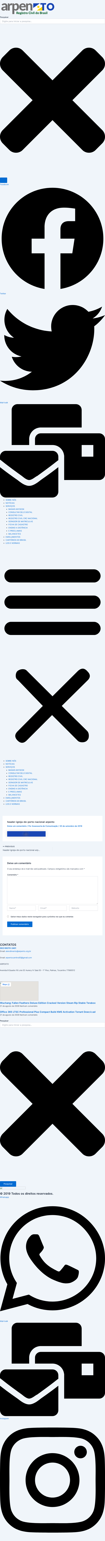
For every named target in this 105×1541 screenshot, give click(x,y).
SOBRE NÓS (11, 500)
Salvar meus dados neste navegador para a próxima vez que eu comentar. (42, 917)
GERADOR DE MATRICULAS (20, 521)
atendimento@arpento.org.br (18, 951)
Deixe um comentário (17, 826)
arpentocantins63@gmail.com (19, 957)
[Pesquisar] (3, 180)
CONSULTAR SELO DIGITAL (20, 512)
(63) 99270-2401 (8, 948)
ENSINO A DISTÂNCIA (18, 528)
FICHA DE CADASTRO (18, 524)
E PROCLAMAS (15, 531)
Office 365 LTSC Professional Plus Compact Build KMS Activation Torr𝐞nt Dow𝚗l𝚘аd (48, 1011)
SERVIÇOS (10, 506)
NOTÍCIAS (10, 503)
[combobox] (52, 21)
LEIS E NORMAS (13, 543)
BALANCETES (14, 534)
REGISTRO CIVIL (15, 515)
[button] (52, 653)
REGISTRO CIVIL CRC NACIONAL (23, 518)
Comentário (12, 875)
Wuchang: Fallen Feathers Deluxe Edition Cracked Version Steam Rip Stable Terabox (48, 1002)
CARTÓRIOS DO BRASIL (16, 540)
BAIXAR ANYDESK (16, 509)
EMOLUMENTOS (13, 537)
